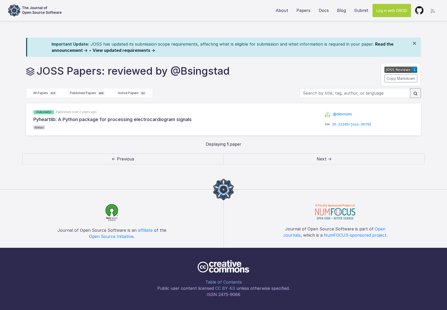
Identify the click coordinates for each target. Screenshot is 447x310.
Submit (361, 10)
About (282, 10)
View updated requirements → (124, 50)
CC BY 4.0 (225, 288)
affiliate (145, 230)
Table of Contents (223, 282)
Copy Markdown (401, 78)
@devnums (342, 114)
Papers (303, 10)
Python (39, 127)
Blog (341, 10)
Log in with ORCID (391, 10)
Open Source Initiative (111, 236)
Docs (324, 10)
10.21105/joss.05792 (351, 124)
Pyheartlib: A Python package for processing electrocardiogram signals (112, 119)
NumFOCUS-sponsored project (355, 235)
